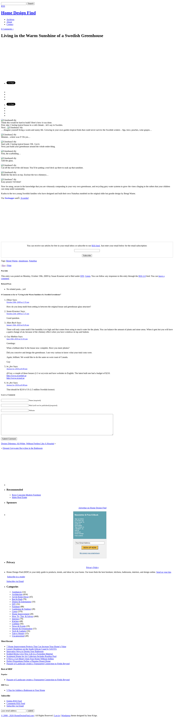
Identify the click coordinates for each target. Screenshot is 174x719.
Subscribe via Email (15, 581)
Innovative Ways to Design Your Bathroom (25, 651)
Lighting (15, 624)
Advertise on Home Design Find (92, 508)
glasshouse (23, 261)
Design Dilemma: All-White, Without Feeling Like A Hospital (27, 443)
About (9, 22)
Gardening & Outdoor (21, 609)
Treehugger (9, 198)
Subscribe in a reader (16, 577)
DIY (82, 276)
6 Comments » (7, 29)
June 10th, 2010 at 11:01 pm (17, 339)
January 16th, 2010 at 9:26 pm (18, 325)
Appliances (17, 592)
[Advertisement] (82, 60)
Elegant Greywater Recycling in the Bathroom (23, 448)
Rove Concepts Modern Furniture (26, 495)
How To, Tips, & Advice (22, 616)
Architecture (17, 594)
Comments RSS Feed (16, 703)
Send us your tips (163, 572)
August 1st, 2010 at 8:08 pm (17, 385)
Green (87, 276)
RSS (3, 6)
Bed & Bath (17, 599)
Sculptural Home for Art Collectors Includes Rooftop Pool (31, 656)
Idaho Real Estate (19, 497)
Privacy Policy (92, 567)
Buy (4, 265)
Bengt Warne (12, 261)
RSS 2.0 (142, 276)
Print (9, 265)
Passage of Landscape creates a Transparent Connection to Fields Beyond (38, 663)
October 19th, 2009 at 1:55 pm (18, 302)
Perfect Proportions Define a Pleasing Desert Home (29, 661)
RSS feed (96, 246)
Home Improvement (20, 614)
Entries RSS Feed (14, 701)
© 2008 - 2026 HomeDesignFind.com (17, 715)
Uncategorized (18, 636)
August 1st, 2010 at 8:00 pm (17, 369)
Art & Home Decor (20, 597)
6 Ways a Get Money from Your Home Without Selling (30, 659)
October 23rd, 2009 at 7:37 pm (18, 314)
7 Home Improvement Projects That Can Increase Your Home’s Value (36, 646)
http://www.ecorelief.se (16, 376)
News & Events (19, 626)
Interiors (15, 619)
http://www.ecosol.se (15, 378)
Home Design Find (18, 12)
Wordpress (65, 715)
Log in (57, 715)
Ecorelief (24, 198)
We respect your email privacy (90, 553)
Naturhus (33, 261)
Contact (10, 24)
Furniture (16, 606)
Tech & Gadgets (19, 631)
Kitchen (15, 621)
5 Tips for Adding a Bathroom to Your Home (26, 690)
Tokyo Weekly (18, 633)
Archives (10, 19)
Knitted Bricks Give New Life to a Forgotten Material (30, 654)
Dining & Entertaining (21, 602)
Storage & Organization (22, 628)
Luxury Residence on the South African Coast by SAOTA (32, 649)
